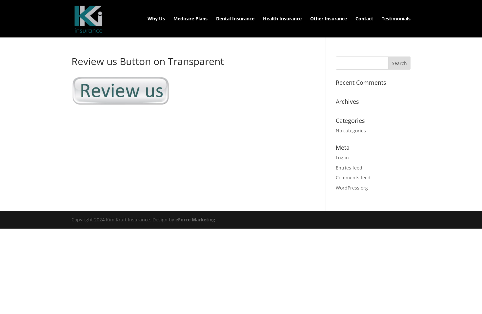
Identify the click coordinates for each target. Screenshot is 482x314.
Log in (342, 157)
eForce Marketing (195, 219)
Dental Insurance (235, 19)
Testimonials (396, 19)
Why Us (156, 19)
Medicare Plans (190, 19)
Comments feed (353, 177)
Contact (364, 19)
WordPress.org (352, 188)
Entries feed (349, 168)
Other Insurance (328, 19)
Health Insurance (282, 19)
